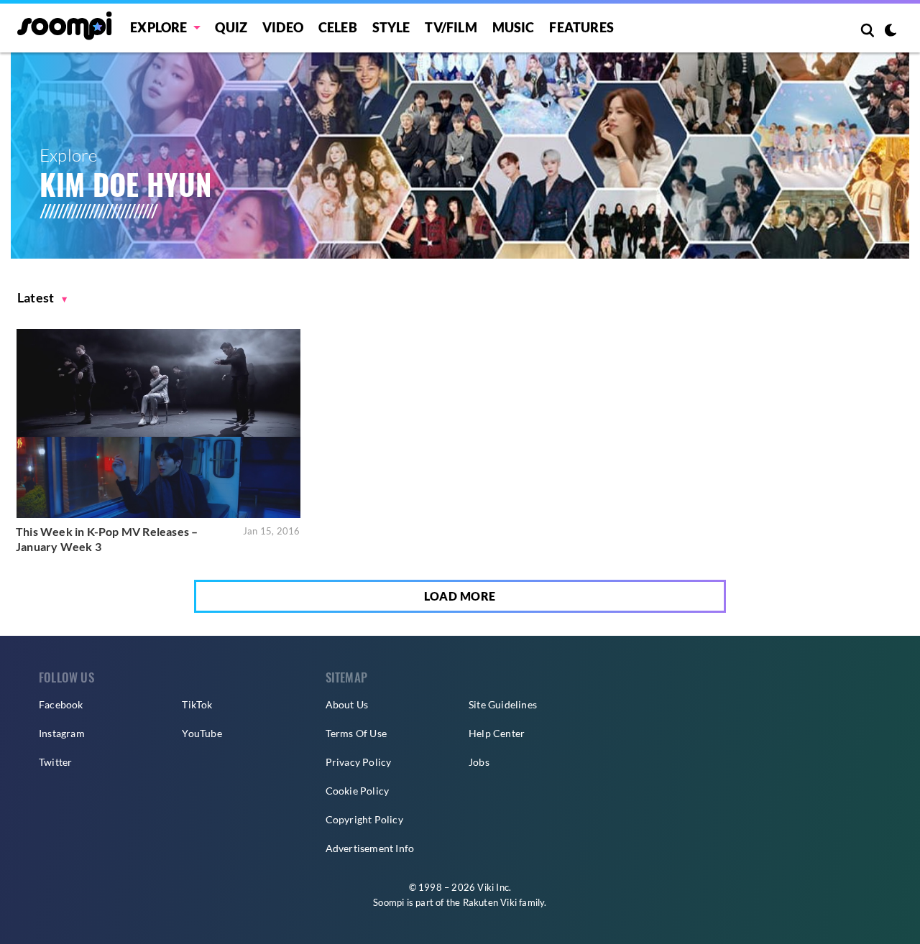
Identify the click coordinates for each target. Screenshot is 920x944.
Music (513, 27)
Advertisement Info (370, 848)
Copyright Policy (364, 819)
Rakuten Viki (490, 902)
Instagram (62, 733)
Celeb (337, 27)
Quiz (231, 27)
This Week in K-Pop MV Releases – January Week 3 (107, 539)
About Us (347, 704)
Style (391, 27)
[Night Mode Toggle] (890, 31)
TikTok (197, 704)
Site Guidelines (503, 704)
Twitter (55, 762)
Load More (460, 596)
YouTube (201, 733)
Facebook (61, 704)
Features (581, 27)
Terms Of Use (356, 733)
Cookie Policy (358, 791)
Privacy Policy (359, 762)
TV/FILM (451, 27)
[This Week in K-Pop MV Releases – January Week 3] (158, 423)
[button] (42, 297)
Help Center (497, 733)
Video (282, 27)
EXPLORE (158, 27)
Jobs (479, 762)
